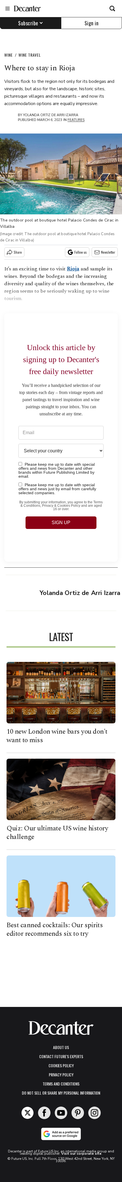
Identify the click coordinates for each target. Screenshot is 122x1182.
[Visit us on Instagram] (94, 1113)
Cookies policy (61, 1065)
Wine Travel (29, 55)
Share (18, 252)
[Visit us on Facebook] (44, 1113)
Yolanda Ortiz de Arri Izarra (50, 115)
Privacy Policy (61, 1075)
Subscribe (28, 23)
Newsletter (108, 252)
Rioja (73, 269)
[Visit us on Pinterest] (77, 1113)
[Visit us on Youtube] (61, 1113)
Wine (8, 55)
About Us (61, 1047)
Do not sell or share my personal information (61, 1093)
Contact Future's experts (61, 1056)
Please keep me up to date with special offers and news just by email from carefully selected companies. (57, 489)
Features (76, 120)
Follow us (80, 252)
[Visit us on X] (27, 1113)
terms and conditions (61, 1084)
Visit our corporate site (81, 1153)
